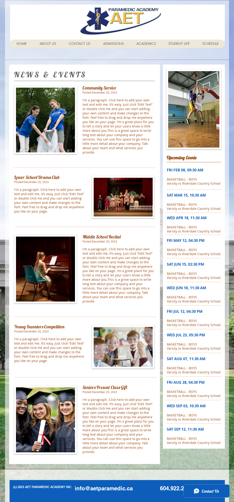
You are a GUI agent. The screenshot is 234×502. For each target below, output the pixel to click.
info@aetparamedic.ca (104, 488)
